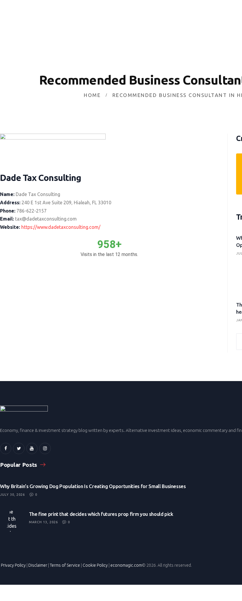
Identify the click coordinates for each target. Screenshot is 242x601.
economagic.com (126, 565)
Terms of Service (65, 565)
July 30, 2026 (12, 494)
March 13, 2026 (43, 522)
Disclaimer (37, 565)
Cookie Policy (95, 565)
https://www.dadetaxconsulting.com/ (60, 227)
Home (92, 95)
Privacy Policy (13, 565)
